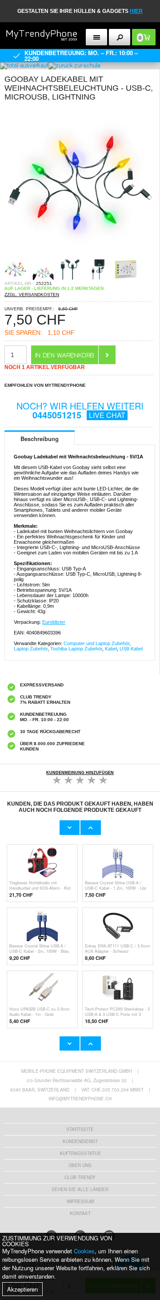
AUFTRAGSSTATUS (80, 1153)
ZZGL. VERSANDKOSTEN (31, 294)
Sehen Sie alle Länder (80, 1189)
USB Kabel (131, 648)
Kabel (111, 648)
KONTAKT (80, 1213)
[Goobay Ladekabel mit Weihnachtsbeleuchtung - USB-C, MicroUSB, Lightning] (79, 255)
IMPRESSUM (80, 1201)
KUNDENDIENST (80, 1141)
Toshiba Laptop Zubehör (76, 648)
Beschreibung (39, 438)
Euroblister (53, 622)
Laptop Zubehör (31, 648)
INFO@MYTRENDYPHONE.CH (80, 1098)
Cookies (84, 1251)
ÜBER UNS (80, 1165)
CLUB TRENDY (80, 1177)
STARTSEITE (80, 1129)
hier (136, 11)
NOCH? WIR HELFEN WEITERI (80, 410)
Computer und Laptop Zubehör (96, 643)
